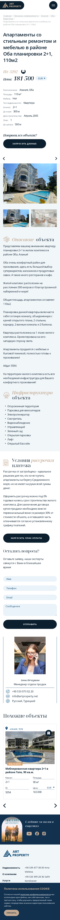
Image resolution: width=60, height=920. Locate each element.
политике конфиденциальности (35, 894)
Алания (44, 15)
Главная (7, 15)
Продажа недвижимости (26, 15)
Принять (11, 913)
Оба (53, 15)
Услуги (6, 880)
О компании (9, 874)
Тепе (21, 729)
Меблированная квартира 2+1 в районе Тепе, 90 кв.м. (26, 770)
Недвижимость (11, 867)
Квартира (8, 18)
